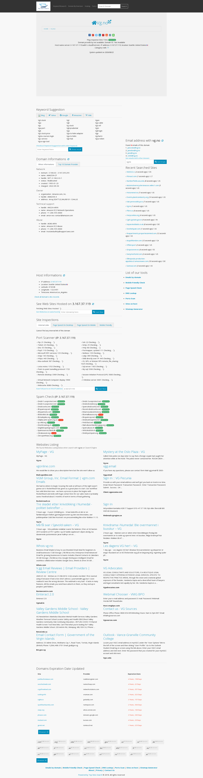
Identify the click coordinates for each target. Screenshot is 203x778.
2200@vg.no (132, 156)
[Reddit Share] (110, 35)
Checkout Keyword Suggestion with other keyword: (57, 146)
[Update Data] (68, 159)
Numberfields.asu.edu (135, 181)
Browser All (43, 732)
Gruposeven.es (133, 249)
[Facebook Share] (89, 35)
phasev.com (42, 715)
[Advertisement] (101, 71)
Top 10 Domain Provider (68, 164)
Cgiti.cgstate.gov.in (134, 219)
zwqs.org (41, 710)
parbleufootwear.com (45, 679)
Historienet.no (132, 192)
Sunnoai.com (132, 266)
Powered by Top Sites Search (90, 775)
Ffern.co (130, 210)
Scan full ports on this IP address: (49, 389)
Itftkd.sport (131, 245)
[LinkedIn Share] (99, 35)
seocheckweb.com (44, 684)
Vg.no (53, 29)
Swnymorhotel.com (134, 254)
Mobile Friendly (106, 325)
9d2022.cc (131, 172)
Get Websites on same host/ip (48, 312)
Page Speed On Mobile (86, 325)
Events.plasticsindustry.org (137, 197)
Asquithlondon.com (134, 240)
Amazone (78, 115)
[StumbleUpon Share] (106, 35)
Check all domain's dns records (47, 297)
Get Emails (161, 162)
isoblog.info (42, 694)
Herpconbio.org (133, 215)
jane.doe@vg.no (133, 148)
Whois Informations (46, 164)
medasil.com (42, 720)
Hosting (87, 6)
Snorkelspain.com (134, 229)
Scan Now (99, 312)
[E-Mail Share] (113, 35)
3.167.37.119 (56, 281)
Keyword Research (59, 6)
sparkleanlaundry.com (46, 705)
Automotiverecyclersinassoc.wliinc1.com (143, 185)
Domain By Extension (75, 6)
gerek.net (41, 725)
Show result (76, 149)
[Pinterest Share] (103, 35)
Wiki (89, 115)
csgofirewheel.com (44, 689)
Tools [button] (94, 6)
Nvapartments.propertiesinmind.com (141, 233)
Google (65, 115)
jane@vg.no (132, 153)
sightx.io (41, 700)
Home (46, 29)
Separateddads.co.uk (135, 224)
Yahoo (53, 115)
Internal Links (43, 325)
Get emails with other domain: (138, 158)
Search (124, 6)
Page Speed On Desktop (63, 325)
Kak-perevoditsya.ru (135, 201)
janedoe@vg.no (133, 150)
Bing (43, 115)
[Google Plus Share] (93, 35)
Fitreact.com (132, 176)
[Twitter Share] (96, 35)
